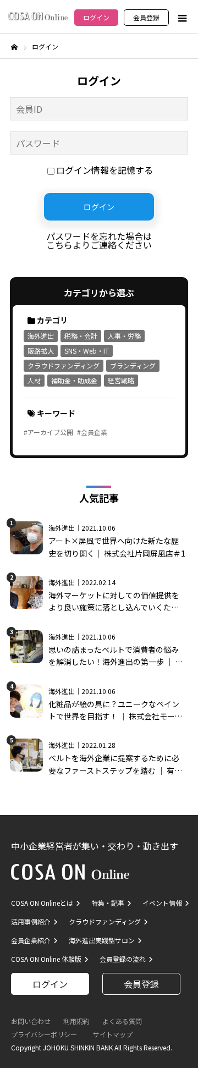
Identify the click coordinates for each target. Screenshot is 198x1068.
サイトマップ (113, 1034)
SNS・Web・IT (86, 350)
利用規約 (76, 1021)
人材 (34, 380)
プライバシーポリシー (44, 1034)
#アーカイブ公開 (48, 432)
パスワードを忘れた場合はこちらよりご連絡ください (99, 240)
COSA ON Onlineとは (42, 902)
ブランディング (133, 365)
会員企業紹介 (31, 940)
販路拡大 (41, 350)
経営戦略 (121, 380)
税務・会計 (80, 335)
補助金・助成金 (74, 380)
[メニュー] (181, 18)
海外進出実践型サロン (102, 940)
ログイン (96, 17)
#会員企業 (92, 432)
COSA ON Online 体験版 (46, 959)
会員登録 (146, 17)
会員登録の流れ (123, 959)
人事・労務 (124, 335)
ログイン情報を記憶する (104, 170)
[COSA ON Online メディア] (38, 16)
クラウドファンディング (64, 365)
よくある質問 (122, 1021)
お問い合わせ (31, 1021)
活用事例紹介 (31, 921)
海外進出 (41, 335)
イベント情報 (162, 902)
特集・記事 (107, 902)
